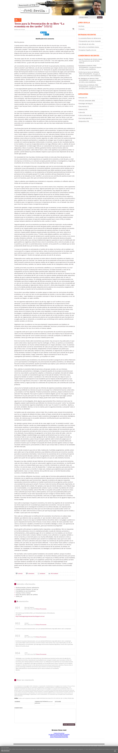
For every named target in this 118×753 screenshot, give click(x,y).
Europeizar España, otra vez (87, 50)
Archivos (81, 26)
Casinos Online (61, 3)
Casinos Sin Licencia (50, 3)
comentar (20, 573)
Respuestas (82, 121)
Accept (115, 751)
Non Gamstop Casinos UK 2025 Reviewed (67, 1)
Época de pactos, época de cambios (27, 594)
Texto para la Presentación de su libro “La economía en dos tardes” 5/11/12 (39, 25)
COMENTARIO (18, 708)
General (81, 109)
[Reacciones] (73, 29)
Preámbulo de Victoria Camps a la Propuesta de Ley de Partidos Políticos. (90, 61)
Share (47, 34)
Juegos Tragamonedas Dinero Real (59, 737)
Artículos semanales (85, 100)
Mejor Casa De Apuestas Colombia (59, 735)
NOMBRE (17, 701)
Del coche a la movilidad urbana (89, 47)
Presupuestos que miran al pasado (90, 41)
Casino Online (72, 3)
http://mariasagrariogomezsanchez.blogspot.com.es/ (30, 616)
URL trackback (54, 573)
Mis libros (38, 1)
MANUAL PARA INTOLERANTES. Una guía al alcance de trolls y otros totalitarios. (90, 67)
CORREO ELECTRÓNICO (44, 702)
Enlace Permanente (41, 609)
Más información (5, 750)
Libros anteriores (84, 115)
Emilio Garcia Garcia (85, 72)
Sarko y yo (19, 596)
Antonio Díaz (83, 85)
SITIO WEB (58, 701)
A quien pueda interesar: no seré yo (27, 589)
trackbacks (42, 573)
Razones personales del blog (25, 1)
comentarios (31, 573)
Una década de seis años (86, 44)
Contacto (46, 1)
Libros (81, 112)
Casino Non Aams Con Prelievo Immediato (29, 3)
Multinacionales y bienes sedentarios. (27, 587)
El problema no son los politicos (25, 591)
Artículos (81, 98)
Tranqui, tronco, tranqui (23, 593)
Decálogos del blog (85, 103)
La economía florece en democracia (90, 38)
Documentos (83, 106)
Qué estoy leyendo (84, 118)
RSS (51, 1)
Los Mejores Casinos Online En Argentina (59, 734)
